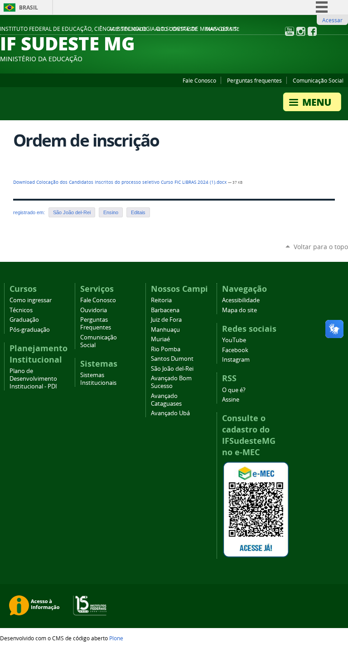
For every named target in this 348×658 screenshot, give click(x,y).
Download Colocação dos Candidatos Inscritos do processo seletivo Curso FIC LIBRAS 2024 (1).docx (120, 182)
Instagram (236, 359)
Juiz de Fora (166, 320)
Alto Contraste (176, 29)
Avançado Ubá (170, 413)
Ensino (110, 212)
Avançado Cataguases (166, 400)
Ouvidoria (93, 310)
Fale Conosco (199, 80)
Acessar (332, 20)
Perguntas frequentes (254, 80)
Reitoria (161, 300)
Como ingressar (31, 300)
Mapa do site (222, 29)
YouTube (234, 340)
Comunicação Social (318, 80)
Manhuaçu (165, 330)
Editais (138, 212)
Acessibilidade (127, 29)
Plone (116, 638)
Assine (230, 399)
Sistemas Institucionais (98, 379)
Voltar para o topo (321, 246)
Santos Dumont (172, 359)
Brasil (28, 7)
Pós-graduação (30, 330)
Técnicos (21, 310)
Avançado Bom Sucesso (171, 382)
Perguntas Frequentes (95, 323)
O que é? (234, 390)
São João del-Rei (72, 212)
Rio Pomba (165, 349)
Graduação (24, 320)
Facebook (235, 350)
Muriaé (160, 339)
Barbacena (165, 310)
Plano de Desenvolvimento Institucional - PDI (33, 378)
